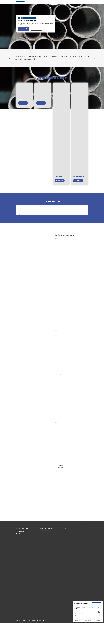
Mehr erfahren (22, 103)
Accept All (98, 620)
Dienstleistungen (36, 28)
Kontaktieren (22, 28)
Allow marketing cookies (79, 615)
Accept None (77, 620)
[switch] (99, 612)
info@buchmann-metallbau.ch (65, 374)
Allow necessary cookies (80, 611)
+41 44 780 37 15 (62, 283)
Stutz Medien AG (40, 620)
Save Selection (88, 620)
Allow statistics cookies (79, 613)
